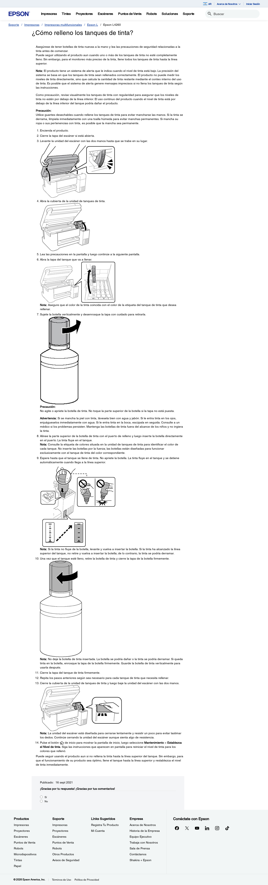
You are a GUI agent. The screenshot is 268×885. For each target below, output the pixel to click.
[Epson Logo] (19, 14)
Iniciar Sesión (253, 4)
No (46, 801)
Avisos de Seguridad (65, 860)
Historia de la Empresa (145, 830)
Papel (17, 866)
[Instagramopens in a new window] (217, 828)
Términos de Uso (61, 879)
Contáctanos (138, 854)
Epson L (92, 24)
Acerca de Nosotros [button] (227, 4)
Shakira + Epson (140, 860)
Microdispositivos (25, 854)
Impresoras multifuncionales (63, 24)
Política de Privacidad (87, 879)
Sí (46, 797)
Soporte (13, 24)
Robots (18, 848)
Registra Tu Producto (105, 825)
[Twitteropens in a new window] (187, 828)
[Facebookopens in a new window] (177, 828)
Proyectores (22, 830)
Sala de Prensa (140, 848)
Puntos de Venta (24, 842)
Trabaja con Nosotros (144, 842)
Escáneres (21, 836)
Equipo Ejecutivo (141, 836)
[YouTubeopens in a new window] (197, 828)
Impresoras (31, 24)
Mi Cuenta (98, 830)
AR (209, 4)
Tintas (18, 860)
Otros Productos (63, 854)
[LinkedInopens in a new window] (207, 828)
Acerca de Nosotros (143, 825)
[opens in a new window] (227, 828)
